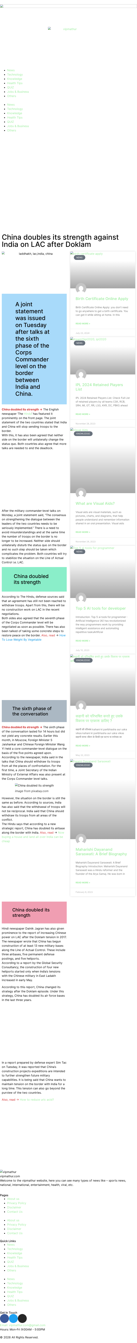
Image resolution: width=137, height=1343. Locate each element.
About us (13, 1199)
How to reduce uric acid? (37, 1099)
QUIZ (10, 87)
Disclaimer (14, 1207)
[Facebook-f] (4, 1318)
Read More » (83, 323)
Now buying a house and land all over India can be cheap (33, 837)
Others (11, 96)
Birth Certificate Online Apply (102, 298)
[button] (68, 100)
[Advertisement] (68, 184)
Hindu (28, 413)
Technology (15, 74)
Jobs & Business (18, 91)
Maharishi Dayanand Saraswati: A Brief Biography (101, 851)
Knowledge (14, 79)
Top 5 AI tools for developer (101, 608)
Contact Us (14, 1211)
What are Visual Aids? (95, 503)
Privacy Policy (16, 1203)
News (11, 70)
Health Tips (14, 83)
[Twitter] (13, 1318)
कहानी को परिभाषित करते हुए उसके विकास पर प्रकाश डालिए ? (99, 718)
